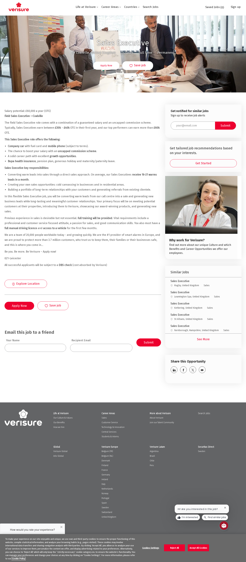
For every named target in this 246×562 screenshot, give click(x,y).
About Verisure (156, 418)
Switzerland (107, 512)
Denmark (106, 461)
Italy (103, 484)
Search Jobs (150, 7)
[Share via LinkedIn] (174, 369)
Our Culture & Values (62, 418)
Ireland (105, 479)
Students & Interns (110, 436)
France (105, 470)
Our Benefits (59, 422)
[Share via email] (202, 369)
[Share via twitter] (192, 369)
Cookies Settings (150, 547)
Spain (104, 503)
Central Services (109, 432)
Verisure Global (60, 451)
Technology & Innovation (113, 427)
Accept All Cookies (198, 547)
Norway (105, 493)
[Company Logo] (19, 7)
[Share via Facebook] (183, 369)
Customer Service (110, 422)
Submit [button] (225, 125)
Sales (104, 418)
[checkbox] (137, 65)
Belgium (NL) (107, 456)
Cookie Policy (18, 558)
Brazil (152, 456)
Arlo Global (58, 456)
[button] (106, 66)
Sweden (105, 507)
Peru (152, 465)
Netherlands (107, 489)
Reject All (174, 547)
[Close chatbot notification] (225, 508)
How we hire (58, 427)
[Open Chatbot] (224, 525)
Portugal (105, 498)
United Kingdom (109, 517)
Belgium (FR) (107, 451)
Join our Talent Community (162, 422)
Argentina (154, 451)
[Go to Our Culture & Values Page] (201, 217)
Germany (106, 475)
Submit (149, 342)
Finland (105, 465)
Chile (152, 461)
